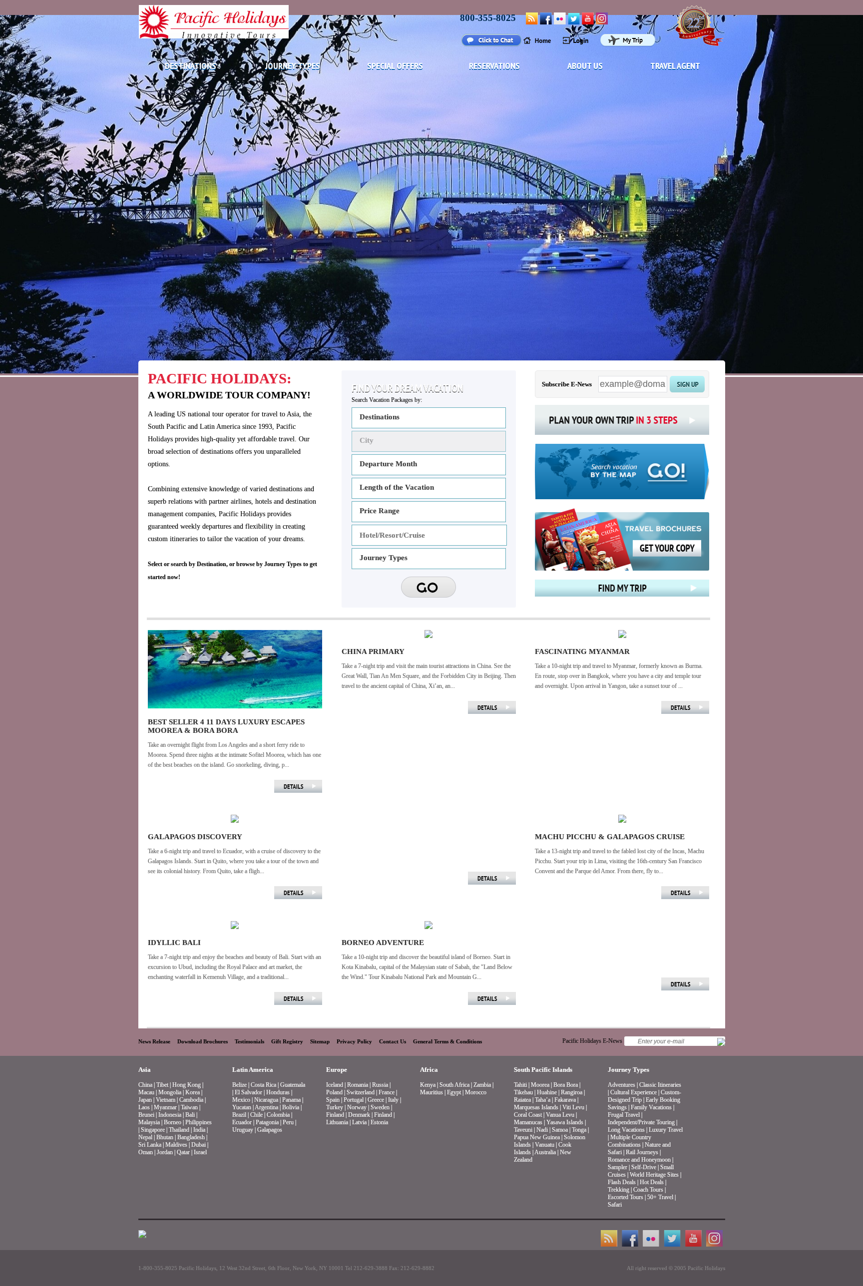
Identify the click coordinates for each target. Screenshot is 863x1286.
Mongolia (169, 1092)
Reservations (494, 65)
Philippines (198, 1122)
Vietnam (165, 1099)
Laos (144, 1107)
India (199, 1129)
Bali (190, 1114)
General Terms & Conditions (447, 1041)
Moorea (540, 1084)
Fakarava (565, 1099)
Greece (376, 1099)
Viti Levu (573, 1107)
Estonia (379, 1122)
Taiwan (189, 1107)
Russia (380, 1084)
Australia (545, 1152)
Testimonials (249, 1041)
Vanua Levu (560, 1114)
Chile (256, 1114)
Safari (615, 1204)
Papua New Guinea (537, 1137)
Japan (145, 1099)
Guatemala (292, 1084)
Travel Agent (675, 65)
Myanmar (165, 1107)
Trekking (618, 1189)
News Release (154, 1041)
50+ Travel (660, 1197)
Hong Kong (186, 1084)
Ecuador (242, 1122)
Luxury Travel (666, 1129)
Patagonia (268, 1122)
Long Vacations (626, 1129)
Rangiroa (571, 1092)
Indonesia (169, 1114)
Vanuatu (544, 1144)
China (145, 1084)
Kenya (427, 1084)
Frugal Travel (624, 1114)
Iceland (334, 1084)
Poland (334, 1092)
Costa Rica (263, 1084)
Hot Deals (652, 1182)
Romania (357, 1084)
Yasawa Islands (564, 1122)
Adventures (621, 1084)
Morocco (475, 1092)
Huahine (547, 1092)
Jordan (165, 1152)
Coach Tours (648, 1189)
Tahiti (520, 1084)
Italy (393, 1099)
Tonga (579, 1129)
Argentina (266, 1107)
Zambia (482, 1084)
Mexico (241, 1099)
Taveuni (523, 1129)
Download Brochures (202, 1041)
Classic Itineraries (660, 1084)
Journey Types (292, 65)
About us (585, 65)
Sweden (380, 1107)
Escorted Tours (625, 1197)
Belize (239, 1084)
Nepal (145, 1137)
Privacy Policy (354, 1041)
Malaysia (149, 1122)
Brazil (239, 1114)
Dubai (198, 1144)
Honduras (278, 1092)
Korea (192, 1092)
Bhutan (164, 1137)
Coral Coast (528, 1114)
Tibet (163, 1084)
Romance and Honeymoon (639, 1159)
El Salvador (248, 1092)
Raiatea (522, 1099)
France (387, 1092)
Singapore (153, 1129)
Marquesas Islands (536, 1107)
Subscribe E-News (567, 384)
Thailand (179, 1129)
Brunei (146, 1114)
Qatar (183, 1152)
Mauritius (431, 1092)
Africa (429, 1069)
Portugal (354, 1099)
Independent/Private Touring (641, 1122)
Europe (336, 1069)
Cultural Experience (633, 1092)
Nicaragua (266, 1099)
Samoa (560, 1129)
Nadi (542, 1129)
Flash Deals (622, 1182)
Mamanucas (528, 1122)
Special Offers (395, 65)
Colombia (278, 1114)
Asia (144, 1069)
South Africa (454, 1084)
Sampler (617, 1167)
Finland (335, 1114)
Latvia (359, 1122)
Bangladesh (191, 1137)
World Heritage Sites (654, 1174)
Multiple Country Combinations (629, 1141)
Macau (146, 1092)
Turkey (334, 1107)
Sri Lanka (149, 1144)
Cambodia (191, 1099)
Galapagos (269, 1129)
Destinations (190, 65)
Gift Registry (287, 1041)
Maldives (176, 1144)
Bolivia (290, 1107)
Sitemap (320, 1041)
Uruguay (242, 1129)
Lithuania (337, 1122)
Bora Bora (565, 1084)
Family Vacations (651, 1107)
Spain (333, 1099)
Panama (291, 1099)
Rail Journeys (642, 1152)
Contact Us (392, 1041)
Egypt (454, 1092)
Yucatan (241, 1107)
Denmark (359, 1114)
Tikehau (523, 1092)
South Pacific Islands (543, 1069)
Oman (145, 1152)
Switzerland (361, 1092)
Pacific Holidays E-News (592, 1040)
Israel (200, 1152)
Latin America (252, 1069)
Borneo (172, 1122)
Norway (357, 1107)
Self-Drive (643, 1167)
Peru (288, 1122)
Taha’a (542, 1099)
